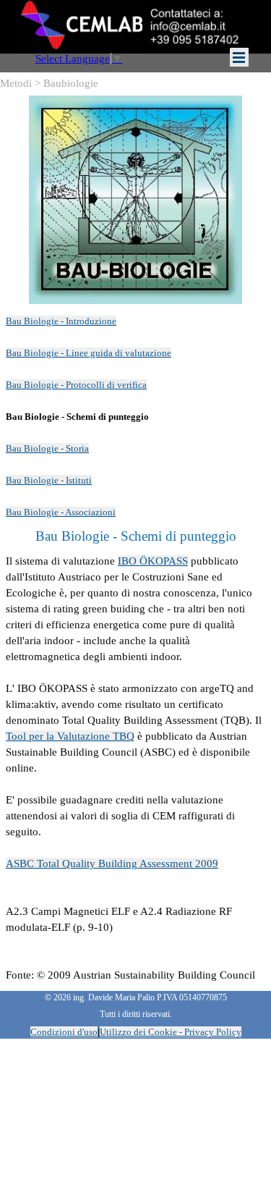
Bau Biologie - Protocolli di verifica (76, 384)
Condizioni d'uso (64, 1031)
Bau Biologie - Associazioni (61, 512)
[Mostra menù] (239, 57)
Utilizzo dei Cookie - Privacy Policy (170, 1031)
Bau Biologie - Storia (47, 448)
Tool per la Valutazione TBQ (70, 736)
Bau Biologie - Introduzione (61, 321)
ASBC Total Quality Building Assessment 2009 (112, 863)
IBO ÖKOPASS (153, 561)
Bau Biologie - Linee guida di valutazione (88, 352)
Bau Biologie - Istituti (49, 480)
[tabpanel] (135, 416)
